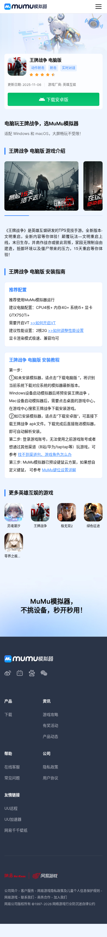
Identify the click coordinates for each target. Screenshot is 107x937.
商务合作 (43, 897)
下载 (8, 714)
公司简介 (11, 891)
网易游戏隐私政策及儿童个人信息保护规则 (68, 891)
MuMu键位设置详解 (59, 469)
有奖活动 (50, 725)
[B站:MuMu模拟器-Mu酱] (19, 673)
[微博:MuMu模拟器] (7, 673)
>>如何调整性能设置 (66, 330)
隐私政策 (50, 766)
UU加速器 (12, 819)
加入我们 (60, 897)
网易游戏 (11, 897)
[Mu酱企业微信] (44, 673)
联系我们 (27, 897)
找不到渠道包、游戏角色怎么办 (45, 454)
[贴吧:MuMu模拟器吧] (32, 673)
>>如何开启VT (43, 322)
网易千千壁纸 (15, 830)
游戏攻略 (50, 714)
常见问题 (12, 777)
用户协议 (50, 777)
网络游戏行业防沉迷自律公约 (73, 904)
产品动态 (50, 736)
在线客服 (12, 766)
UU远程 (11, 808)
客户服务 (27, 891)
